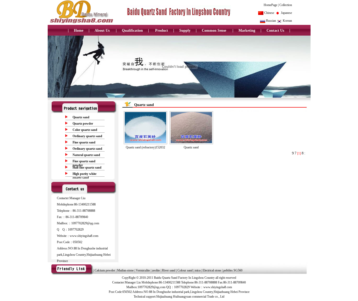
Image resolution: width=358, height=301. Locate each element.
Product (161, 30)
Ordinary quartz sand (87, 136)
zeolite (156, 270)
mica (198, 270)
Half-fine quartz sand (87, 167)
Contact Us (275, 30)
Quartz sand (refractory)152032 (145, 147)
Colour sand (185, 270)
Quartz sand (81, 117)
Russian (271, 21)
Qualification (132, 30)
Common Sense (214, 30)
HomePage (270, 5)
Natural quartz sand (86, 155)
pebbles (228, 270)
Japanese (286, 13)
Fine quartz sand (84, 142)
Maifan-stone (125, 270)
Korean (287, 21)
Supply (185, 30)
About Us (103, 30)
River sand (169, 270)
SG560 (238, 270)
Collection (285, 5)
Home (78, 30)
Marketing (246, 30)
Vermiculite (143, 270)
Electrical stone (212, 270)
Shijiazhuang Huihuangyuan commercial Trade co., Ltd (190, 296)
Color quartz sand (85, 130)
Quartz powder (83, 123)
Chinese (269, 13)
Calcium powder (105, 270)
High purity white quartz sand (84, 176)
